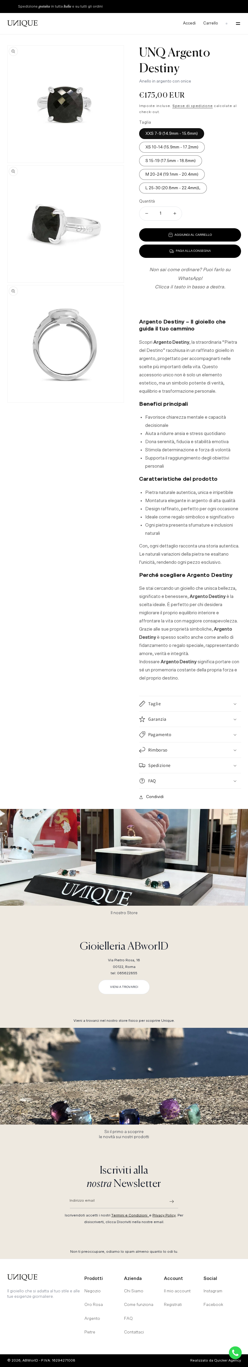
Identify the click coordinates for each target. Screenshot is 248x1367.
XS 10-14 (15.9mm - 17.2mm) (171, 147)
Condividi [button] (155, 797)
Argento (92, 1319)
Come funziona (138, 1305)
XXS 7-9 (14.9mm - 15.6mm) (171, 134)
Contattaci (134, 1332)
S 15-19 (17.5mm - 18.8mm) (170, 161)
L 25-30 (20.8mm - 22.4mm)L (173, 188)
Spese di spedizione (192, 106)
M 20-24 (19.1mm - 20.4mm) (171, 174)
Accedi (189, 23)
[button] (236, 23)
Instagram (213, 1291)
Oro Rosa (93, 1305)
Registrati (173, 1305)
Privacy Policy (164, 1215)
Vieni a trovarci (124, 987)
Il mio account (177, 1291)
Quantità (147, 201)
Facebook (213, 1305)
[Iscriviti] (171, 1201)
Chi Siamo (133, 1291)
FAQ (128, 1319)
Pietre (89, 1332)
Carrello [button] (210, 23)
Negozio (92, 1291)
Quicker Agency (227, 1360)
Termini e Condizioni (130, 1215)
